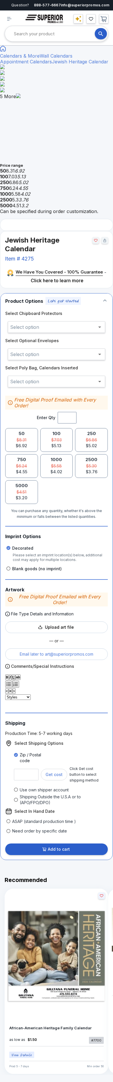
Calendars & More (20, 56)
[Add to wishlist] (95, 240)
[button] (56, 301)
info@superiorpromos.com (85, 5)
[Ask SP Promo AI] (78, 18)
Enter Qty (46, 417)
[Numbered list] (15, 684)
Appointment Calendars (26, 62)
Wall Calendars (56, 56)
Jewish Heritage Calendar (80, 62)
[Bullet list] (8, 684)
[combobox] (54, 33)
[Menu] (9, 18)
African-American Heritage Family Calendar (50, 1028)
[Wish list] (91, 18)
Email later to (56, 654)
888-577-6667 (47, 5)
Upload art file (59, 627)
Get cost (54, 774)
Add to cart (59, 849)
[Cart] (103, 18)
